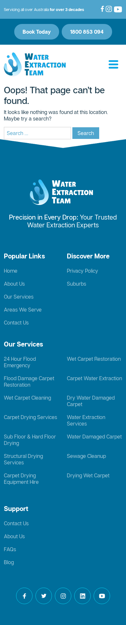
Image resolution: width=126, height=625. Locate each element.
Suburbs (76, 283)
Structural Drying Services (23, 459)
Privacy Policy (82, 270)
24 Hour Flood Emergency (20, 362)
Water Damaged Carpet (94, 436)
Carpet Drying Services (30, 417)
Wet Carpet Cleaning (27, 397)
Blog (9, 562)
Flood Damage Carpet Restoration (29, 381)
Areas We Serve (23, 309)
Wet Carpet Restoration (94, 359)
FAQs (10, 549)
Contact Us (16, 322)
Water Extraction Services (86, 420)
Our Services (19, 296)
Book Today (37, 31)
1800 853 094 (87, 31)
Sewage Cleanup (86, 456)
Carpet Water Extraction (94, 378)
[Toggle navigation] (113, 65)
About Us (14, 283)
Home (10, 270)
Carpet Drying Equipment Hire (21, 478)
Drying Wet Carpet (88, 475)
